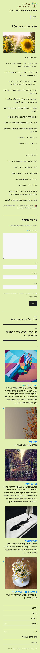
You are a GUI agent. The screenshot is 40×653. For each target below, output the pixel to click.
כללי (26, 208)
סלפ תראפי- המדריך (29, 637)
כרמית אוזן (30, 206)
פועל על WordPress (14, 649)
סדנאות (34, 623)
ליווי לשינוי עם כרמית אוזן (23, 10)
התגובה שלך (32, 231)
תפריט (33, 17)
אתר (35, 283)
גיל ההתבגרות (33, 208)
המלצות (34, 618)
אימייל (34, 273)
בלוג (35, 632)
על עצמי (34, 608)
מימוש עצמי (20, 208)
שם (35, 263)
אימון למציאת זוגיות (9, 206)
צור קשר (34, 642)
